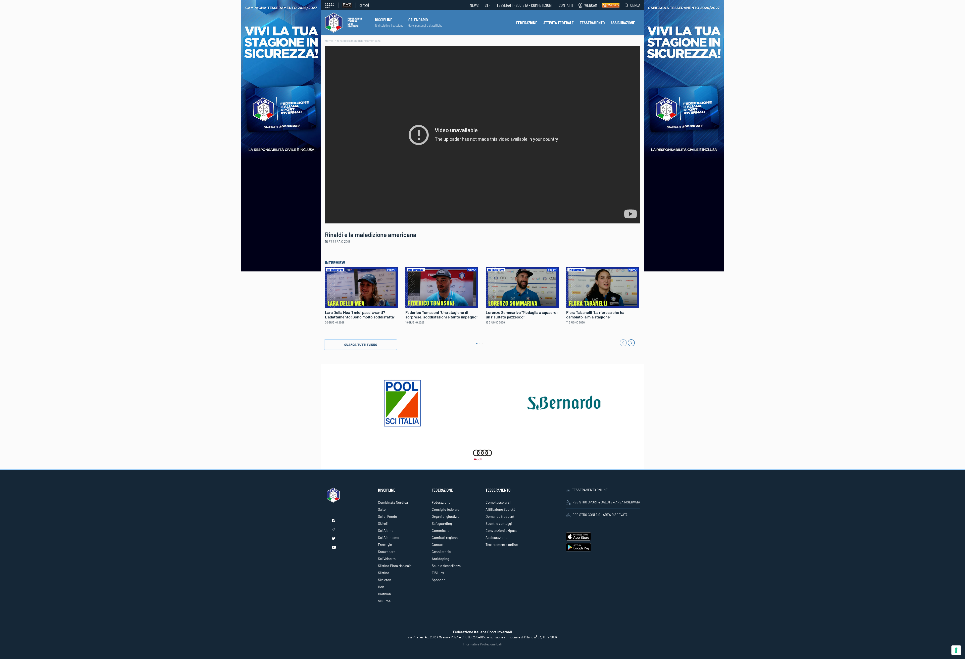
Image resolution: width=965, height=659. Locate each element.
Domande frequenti (500, 516)
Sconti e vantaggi (499, 523)
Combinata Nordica (393, 502)
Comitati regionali (445, 537)
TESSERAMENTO (592, 22)
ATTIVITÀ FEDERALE (558, 22)
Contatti (566, 5)
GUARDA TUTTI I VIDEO (360, 345)
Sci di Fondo (387, 516)
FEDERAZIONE (526, 22)
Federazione (441, 502)
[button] (476, 343)
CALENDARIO (418, 19)
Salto (382, 509)
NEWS (474, 5)
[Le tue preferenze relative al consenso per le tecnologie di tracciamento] (956, 650)
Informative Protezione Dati (482, 644)
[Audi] (332, 5)
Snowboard (387, 551)
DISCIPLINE (383, 19)
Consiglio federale (445, 509)
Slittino (383, 573)
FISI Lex (438, 573)
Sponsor (438, 580)
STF (487, 5)
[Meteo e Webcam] (609, 5)
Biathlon (384, 594)
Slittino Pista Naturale (394, 565)
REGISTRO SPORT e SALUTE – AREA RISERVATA (606, 502)
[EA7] (349, 5)
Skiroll (383, 523)
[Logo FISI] (343, 22)
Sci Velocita (387, 558)
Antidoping (440, 558)
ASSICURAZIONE (623, 22)
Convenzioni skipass (501, 530)
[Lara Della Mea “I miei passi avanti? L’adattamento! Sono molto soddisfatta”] (361, 287)
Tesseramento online (502, 544)
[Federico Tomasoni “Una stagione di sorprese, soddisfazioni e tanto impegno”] (441, 287)
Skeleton (384, 580)
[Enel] (364, 5)
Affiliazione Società (500, 509)
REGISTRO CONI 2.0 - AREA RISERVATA (600, 515)
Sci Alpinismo (388, 537)
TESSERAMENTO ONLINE (590, 490)
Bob (381, 587)
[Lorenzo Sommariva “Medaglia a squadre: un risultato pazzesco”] (522, 287)
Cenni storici (442, 551)
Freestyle (385, 544)
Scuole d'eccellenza (446, 565)
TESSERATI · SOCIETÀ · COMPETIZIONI (524, 5)
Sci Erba (384, 601)
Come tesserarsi (498, 502)
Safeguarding (442, 523)
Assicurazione (496, 537)
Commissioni (442, 530)
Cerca (635, 5)
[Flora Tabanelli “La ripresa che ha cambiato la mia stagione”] (602, 287)
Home (329, 40)
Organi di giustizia (445, 516)
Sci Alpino (386, 530)
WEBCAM (590, 5)
